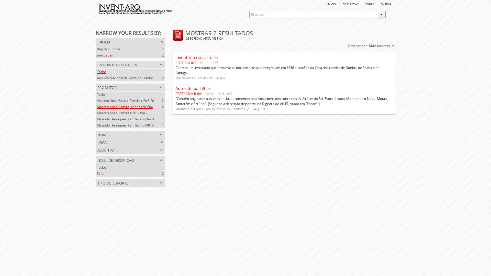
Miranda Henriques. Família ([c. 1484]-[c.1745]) (131, 125)
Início (331, 4)
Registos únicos (108, 49)
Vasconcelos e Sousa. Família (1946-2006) (128, 100)
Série (100, 173)
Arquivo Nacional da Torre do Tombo (125, 78)
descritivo (351, 4)
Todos (101, 72)
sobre (369, 4)
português (105, 55)
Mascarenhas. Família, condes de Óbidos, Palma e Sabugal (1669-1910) (150, 107)
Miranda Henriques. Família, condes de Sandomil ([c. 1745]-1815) (145, 119)
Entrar (386, 4)
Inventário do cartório (196, 57)
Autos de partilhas (193, 88)
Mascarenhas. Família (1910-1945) (122, 113)
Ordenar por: (357, 45)
